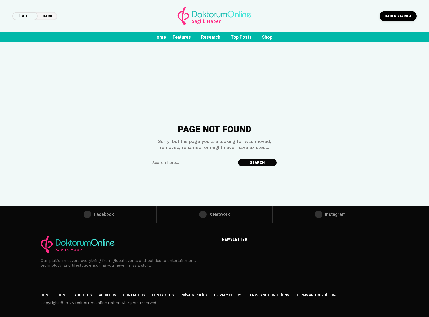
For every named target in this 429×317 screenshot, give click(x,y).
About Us (83, 295)
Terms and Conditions (268, 295)
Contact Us (134, 295)
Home (46, 295)
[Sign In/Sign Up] (409, 57)
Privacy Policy (194, 295)
